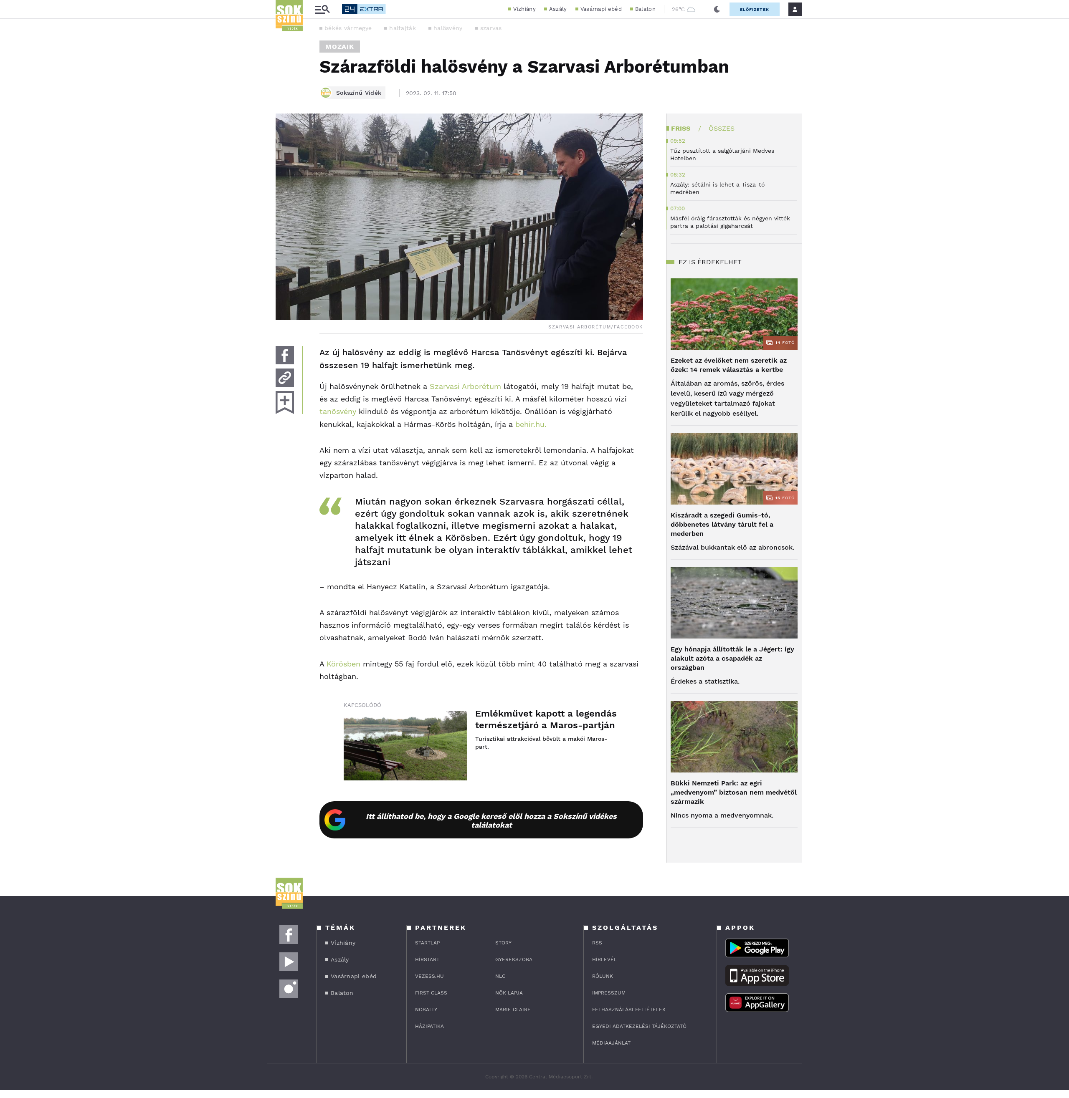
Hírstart (427, 959)
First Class (431, 993)
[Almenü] (322, 9)
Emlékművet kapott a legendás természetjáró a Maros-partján (546, 719)
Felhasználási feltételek (629, 1009)
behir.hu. (531, 424)
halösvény (448, 28)
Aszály (558, 9)
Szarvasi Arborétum (465, 386)
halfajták (402, 28)
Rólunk (602, 976)
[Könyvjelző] (285, 402)
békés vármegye (348, 28)
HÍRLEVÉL (604, 959)
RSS (597, 943)
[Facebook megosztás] (285, 355)
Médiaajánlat (611, 1043)
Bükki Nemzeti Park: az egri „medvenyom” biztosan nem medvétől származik (734, 792)
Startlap (427, 943)
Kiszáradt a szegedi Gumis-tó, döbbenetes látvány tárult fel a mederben (722, 524)
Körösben (343, 663)
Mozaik (339, 46)
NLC (500, 976)
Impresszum (609, 993)
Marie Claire (513, 1009)
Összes (722, 128)
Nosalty (426, 1009)
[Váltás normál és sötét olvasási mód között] (717, 9)
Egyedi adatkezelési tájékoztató (639, 1026)
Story (503, 943)
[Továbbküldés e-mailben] (285, 378)
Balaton (645, 9)
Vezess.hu (429, 976)
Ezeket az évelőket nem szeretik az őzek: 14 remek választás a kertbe (729, 365)
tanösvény (337, 411)
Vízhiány (524, 9)
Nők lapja (509, 993)
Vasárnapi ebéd (601, 9)
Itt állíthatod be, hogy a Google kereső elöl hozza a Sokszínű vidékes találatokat (491, 820)
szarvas (491, 28)
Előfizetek (754, 9)
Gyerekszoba (513, 959)
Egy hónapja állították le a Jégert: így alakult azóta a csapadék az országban (732, 658)
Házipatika (429, 1026)
